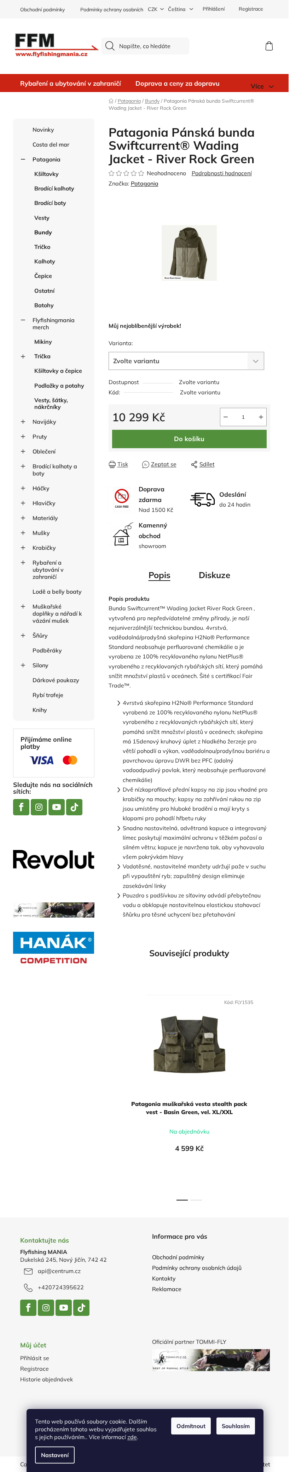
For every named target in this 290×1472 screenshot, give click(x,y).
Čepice (43, 275)
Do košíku (189, 439)
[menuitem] (70, 83)
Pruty (40, 436)
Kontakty (164, 1278)
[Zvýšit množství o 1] (261, 417)
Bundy (43, 232)
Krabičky (44, 547)
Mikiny (43, 341)
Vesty (42, 217)
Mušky (41, 532)
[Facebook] (21, 807)
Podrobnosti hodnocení (222, 173)
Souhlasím (236, 1426)
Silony (40, 665)
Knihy (40, 709)
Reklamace (166, 1289)
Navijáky (44, 421)
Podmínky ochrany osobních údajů (118, 9)
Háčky (41, 488)
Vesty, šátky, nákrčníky (51, 403)
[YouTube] (56, 807)
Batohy (44, 305)
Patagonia (46, 159)
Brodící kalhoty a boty (55, 470)
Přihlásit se (34, 1358)
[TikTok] (74, 807)
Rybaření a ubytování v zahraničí (48, 569)
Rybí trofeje (48, 694)
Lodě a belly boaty (57, 591)
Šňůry (40, 635)
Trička (42, 356)
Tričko (42, 246)
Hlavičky (44, 503)
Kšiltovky (46, 173)
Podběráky (47, 650)
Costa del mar (51, 144)
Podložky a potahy (59, 385)
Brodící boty (50, 202)
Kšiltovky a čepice (58, 370)
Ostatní (44, 290)
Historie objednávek (46, 1379)
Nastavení (55, 1455)
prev (114, 1095)
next (264, 1095)
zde (132, 1436)
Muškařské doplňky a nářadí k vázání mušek (57, 613)
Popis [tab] (159, 575)
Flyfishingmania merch (54, 323)
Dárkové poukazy (56, 680)
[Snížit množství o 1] (225, 417)
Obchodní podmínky (42, 9)
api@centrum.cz (59, 1270)
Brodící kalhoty (54, 188)
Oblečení (44, 451)
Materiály (45, 517)
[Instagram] (39, 807)
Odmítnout (190, 1426)
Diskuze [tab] (214, 575)
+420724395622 (61, 1287)
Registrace (251, 9)
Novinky (43, 129)
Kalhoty (44, 261)
